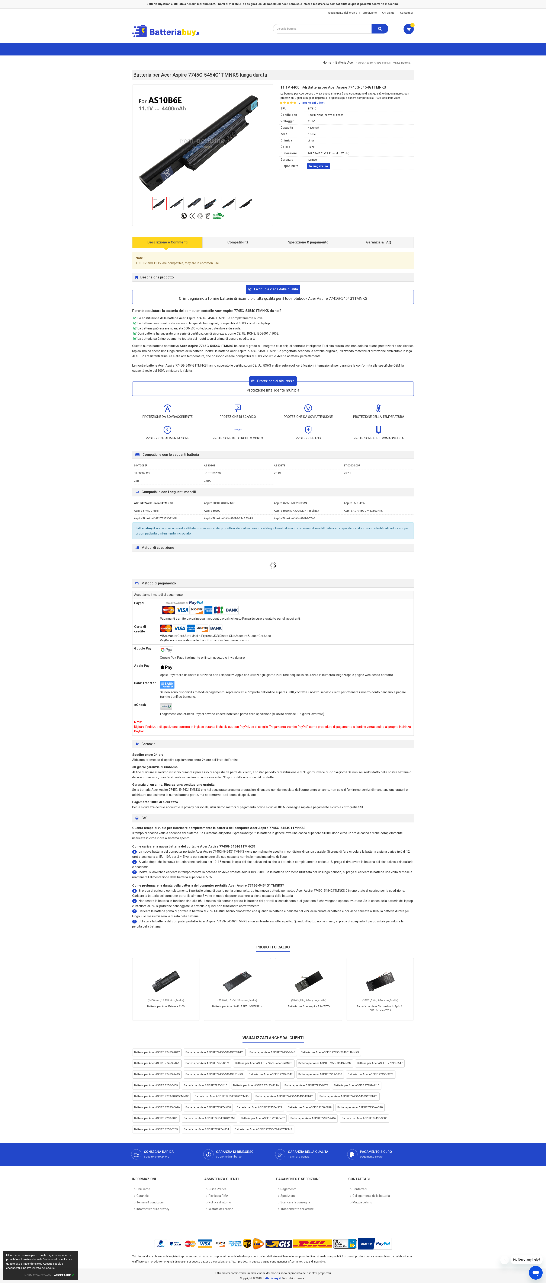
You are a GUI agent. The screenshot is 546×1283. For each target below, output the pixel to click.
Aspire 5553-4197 (354, 503)
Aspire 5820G (212, 510)
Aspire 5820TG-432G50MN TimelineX (296, 510)
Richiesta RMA (218, 1195)
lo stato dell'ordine (221, 1209)
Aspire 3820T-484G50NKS (219, 503)
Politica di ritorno (220, 1202)
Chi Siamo (388, 12)
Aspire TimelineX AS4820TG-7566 (294, 518)
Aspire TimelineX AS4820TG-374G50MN (228, 518)
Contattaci (406, 12)
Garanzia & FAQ (378, 242)
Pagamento (288, 1189)
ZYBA (207, 480)
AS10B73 (279, 465)
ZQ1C (277, 473)
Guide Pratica (218, 1189)
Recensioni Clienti (312, 102)
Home (327, 62)
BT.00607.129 (142, 473)
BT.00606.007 (352, 465)
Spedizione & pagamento (308, 242)
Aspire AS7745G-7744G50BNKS (363, 510)
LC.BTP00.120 (212, 473)
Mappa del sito (362, 1202)
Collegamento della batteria (371, 1195)
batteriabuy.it (272, 1278)
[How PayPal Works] (375, 1244)
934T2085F (140, 465)
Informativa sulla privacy (152, 1209)
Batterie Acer (344, 62)
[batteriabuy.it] (169, 36)
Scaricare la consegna (295, 1202)
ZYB (136, 480)
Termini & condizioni (150, 1202)
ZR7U (347, 473)
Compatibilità (237, 242)
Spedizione (370, 12)
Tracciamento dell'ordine (342, 12)
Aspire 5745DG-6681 (146, 510)
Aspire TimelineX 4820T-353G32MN (155, 518)
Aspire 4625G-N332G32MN (290, 503)
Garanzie (142, 1195)
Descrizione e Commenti (167, 242)
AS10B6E (209, 465)
